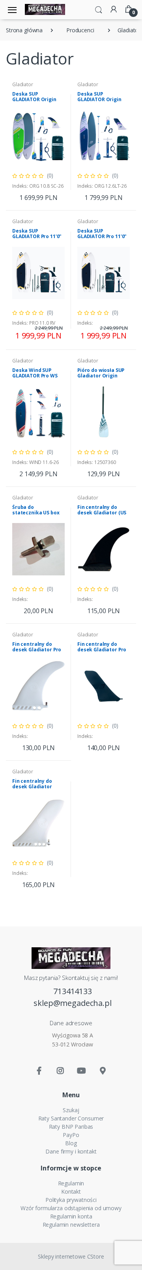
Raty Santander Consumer (71, 1118)
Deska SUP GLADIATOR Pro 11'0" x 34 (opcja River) (102, 236)
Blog (71, 1143)
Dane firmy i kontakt (70, 1151)
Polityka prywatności (71, 1199)
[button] (98, 9)
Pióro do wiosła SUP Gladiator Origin (100, 373)
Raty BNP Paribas (71, 1126)
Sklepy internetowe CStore (71, 1256)
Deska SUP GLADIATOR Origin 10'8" (34, 99)
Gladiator (22, 84)
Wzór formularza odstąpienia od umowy (71, 1208)
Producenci (80, 30)
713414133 (72, 991)
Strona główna (24, 30)
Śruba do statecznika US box (35, 510)
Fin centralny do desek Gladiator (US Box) (101, 512)
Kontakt (71, 1191)
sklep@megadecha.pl (72, 1003)
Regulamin (71, 1183)
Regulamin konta (71, 1216)
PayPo (71, 1135)
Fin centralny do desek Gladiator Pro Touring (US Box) (101, 649)
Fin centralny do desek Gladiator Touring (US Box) (32, 786)
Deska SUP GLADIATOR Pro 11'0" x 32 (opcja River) (37, 236)
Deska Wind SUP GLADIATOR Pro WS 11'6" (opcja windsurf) (35, 378)
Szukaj (71, 1110)
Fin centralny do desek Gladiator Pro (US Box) (36, 649)
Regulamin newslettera (71, 1224)
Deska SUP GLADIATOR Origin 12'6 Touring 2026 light (99, 102)
